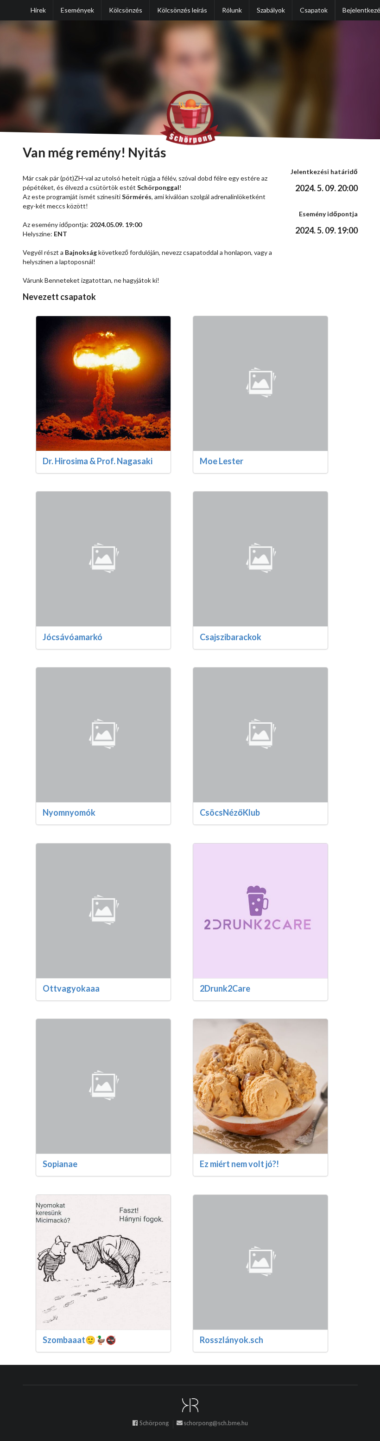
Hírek (38, 10)
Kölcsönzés (125, 10)
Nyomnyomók (69, 812)
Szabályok (271, 10)
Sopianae (60, 1164)
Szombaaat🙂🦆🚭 (79, 1340)
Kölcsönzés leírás (182, 10)
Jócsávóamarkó (72, 637)
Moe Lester (221, 461)
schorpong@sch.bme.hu (216, 1423)
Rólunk (232, 10)
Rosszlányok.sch (231, 1340)
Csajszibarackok (230, 637)
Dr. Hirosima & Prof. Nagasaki (97, 461)
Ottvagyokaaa (71, 988)
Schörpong (154, 1423)
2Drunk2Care (225, 988)
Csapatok (314, 10)
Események (77, 10)
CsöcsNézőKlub (230, 812)
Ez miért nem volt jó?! (239, 1164)
